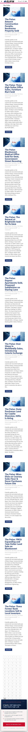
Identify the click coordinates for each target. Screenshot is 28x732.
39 (20, 678)
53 (16, 687)
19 (20, 666)
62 (12, 693)
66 (8, 696)
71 (8, 699)
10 (4, 663)
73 (16, 699)
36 (8, 678)
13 (16, 663)
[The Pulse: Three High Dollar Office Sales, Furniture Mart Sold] (14, 77)
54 (20, 687)
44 (20, 681)
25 (4, 672)
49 (20, 684)
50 (4, 687)
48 (16, 684)
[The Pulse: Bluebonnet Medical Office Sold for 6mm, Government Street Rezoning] (14, 142)
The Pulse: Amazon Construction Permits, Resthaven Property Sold (12, 25)
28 (16, 672)
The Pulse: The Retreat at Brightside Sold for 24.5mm (13, 220)
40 (4, 681)
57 (12, 690)
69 (20, 696)
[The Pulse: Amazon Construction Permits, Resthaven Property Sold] (14, 12)
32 (12, 675)
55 (4, 690)
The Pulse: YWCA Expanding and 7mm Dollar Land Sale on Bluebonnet (13, 544)
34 (20, 675)
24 (20, 669)
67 (12, 696)
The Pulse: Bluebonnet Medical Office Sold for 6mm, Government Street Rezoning (13, 155)
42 (12, 681)
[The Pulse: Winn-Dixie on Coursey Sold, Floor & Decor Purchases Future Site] (14, 467)
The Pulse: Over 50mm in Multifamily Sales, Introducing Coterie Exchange (14, 348)
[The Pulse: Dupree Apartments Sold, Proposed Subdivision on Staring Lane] (14, 271)
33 (16, 675)
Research (8, 33)
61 (8, 693)
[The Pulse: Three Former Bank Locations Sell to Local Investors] (14, 599)
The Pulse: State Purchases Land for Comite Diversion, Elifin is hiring (13, 414)
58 (16, 690)
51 (8, 687)
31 (8, 675)
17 (12, 666)
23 (16, 669)
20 (4, 669)
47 (12, 684)
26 (8, 672)
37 (12, 678)
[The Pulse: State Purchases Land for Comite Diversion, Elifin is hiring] (14, 401)
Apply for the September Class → (14, 724)
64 (20, 693)
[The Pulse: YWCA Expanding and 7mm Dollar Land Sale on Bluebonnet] (14, 532)
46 (8, 684)
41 (8, 681)
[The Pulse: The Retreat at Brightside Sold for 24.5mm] (14, 209)
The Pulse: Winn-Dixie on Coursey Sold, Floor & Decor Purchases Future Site (13, 479)
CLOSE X (23, 701)
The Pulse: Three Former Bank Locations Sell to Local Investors (13, 610)
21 (8, 669)
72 (12, 699)
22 (12, 669)
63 (16, 693)
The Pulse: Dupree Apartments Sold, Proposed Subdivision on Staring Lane (14, 284)
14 (20, 663)
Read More (8, 67)
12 (12, 663)
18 (16, 666)
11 (8, 663)
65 (4, 696)
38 (16, 678)
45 (4, 684)
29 (20, 672)
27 (12, 672)
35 (4, 678)
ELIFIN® (15, 34)
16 (8, 666)
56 (8, 690)
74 (20, 699)
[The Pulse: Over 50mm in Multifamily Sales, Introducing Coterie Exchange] (14, 336)
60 (4, 693)
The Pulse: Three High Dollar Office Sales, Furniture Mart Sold (14, 88)
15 (4, 666)
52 (12, 687)
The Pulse (14, 33)
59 (20, 690)
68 (16, 696)
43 (16, 681)
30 (4, 675)
